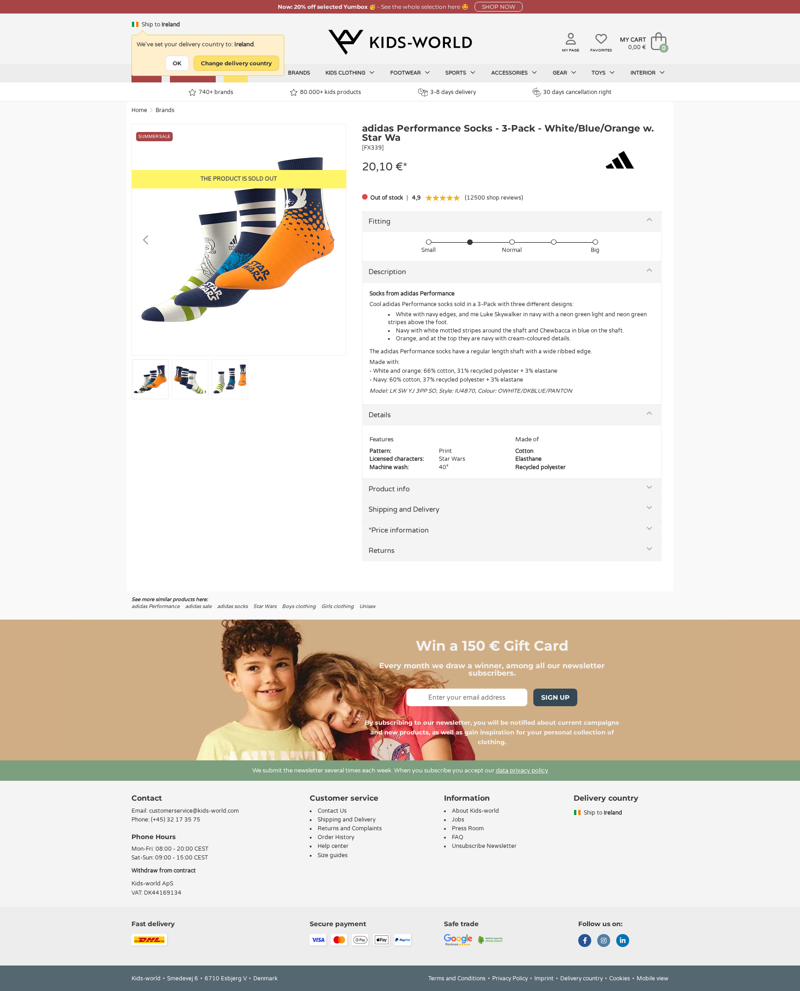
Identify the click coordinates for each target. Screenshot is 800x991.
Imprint (544, 978)
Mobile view (653, 978)
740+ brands (216, 92)
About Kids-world (475, 811)
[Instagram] (603, 941)
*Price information (399, 530)
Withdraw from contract (163, 870)
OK (177, 63)
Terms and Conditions (457, 978)
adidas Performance (155, 606)
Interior (644, 73)
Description (387, 272)
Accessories (510, 73)
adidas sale (198, 606)
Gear (561, 73)
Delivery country (581, 978)
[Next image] (331, 240)
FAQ (457, 837)
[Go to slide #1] (150, 379)
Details (380, 415)
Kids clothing (346, 73)
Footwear (406, 73)
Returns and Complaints (350, 828)
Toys (599, 73)
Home (139, 110)
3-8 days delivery (453, 92)
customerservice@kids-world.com (194, 811)
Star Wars (264, 606)
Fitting (379, 221)
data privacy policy (522, 770)
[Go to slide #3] (230, 379)
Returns (381, 550)
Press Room (468, 828)
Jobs (458, 819)
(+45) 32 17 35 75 (175, 819)
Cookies (619, 978)
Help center (333, 846)
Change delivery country (236, 63)
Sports (456, 73)
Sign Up (555, 697)
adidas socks (232, 606)
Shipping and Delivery (404, 509)
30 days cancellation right (577, 92)
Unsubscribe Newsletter (484, 846)
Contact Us (332, 811)
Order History (336, 837)
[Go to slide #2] (190, 379)
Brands (299, 73)
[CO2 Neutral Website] (490, 939)
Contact (146, 798)
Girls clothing (337, 606)
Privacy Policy (510, 978)
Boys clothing (299, 606)
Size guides (333, 855)
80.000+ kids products (330, 92)
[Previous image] (146, 240)
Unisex (367, 606)
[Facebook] (584, 941)
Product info (389, 489)
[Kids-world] (400, 42)
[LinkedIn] (622, 941)
